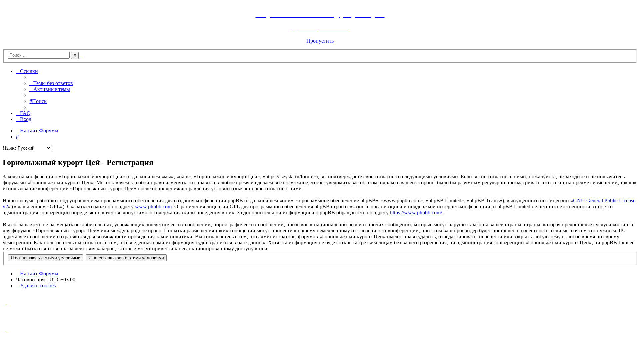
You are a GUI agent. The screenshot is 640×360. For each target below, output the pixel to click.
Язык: (9, 148)
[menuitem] (51, 83)
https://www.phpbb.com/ (416, 212)
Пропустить (320, 41)
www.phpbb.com (153, 206)
